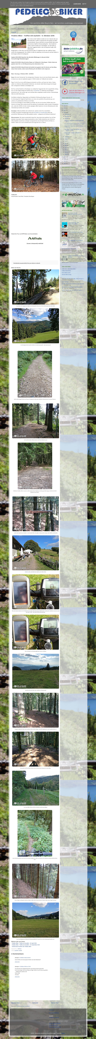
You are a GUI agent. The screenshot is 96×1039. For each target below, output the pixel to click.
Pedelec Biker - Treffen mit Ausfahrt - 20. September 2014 (26, 945)
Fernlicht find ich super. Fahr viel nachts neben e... (72, 290)
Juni (66, 143)
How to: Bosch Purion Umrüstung (75, 232)
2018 (65, 108)
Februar (66, 152)
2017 (65, 110)
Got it (84, 4)
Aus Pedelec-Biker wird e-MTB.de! (75, 240)
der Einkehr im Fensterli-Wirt (40, 112)
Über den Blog (29, 28)
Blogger (63, 1033)
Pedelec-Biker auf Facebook (55, 1027)
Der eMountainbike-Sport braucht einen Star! (74, 124)
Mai (66, 145)
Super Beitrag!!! (65, 281)
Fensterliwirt (36, 90)
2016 (65, 112)
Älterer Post (54, 1003)
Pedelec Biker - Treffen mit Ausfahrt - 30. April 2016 (24, 943)
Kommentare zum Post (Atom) (23, 1006)
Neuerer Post (15, 1003)
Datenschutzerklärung (54, 1013)
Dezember (67, 114)
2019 (65, 105)
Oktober (67, 118)
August (66, 139)
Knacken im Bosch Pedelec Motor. (69, 248)
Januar (66, 154)
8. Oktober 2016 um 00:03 (24, 957)
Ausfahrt (16, 950)
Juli (65, 141)
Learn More (77, 4)
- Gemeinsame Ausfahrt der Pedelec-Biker (21, 946)
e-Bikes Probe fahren (66, 270)
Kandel (20, 950)
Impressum (51, 1010)
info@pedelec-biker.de (54, 1017)
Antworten (17, 962)
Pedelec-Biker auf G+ (53, 1025)
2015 (65, 157)
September (67, 136)
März (66, 150)
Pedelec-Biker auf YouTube (55, 1023)
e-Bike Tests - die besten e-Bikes (69, 269)
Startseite (13, 28)
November (67, 116)
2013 (65, 161)
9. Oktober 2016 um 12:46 (24, 966)
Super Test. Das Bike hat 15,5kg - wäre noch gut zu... (73, 278)
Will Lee (20, 948)
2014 (65, 159)
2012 (65, 163)
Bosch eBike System (66, 272)
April (66, 147)
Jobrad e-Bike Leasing (66, 274)
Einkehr (26, 571)
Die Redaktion (21, 28)
